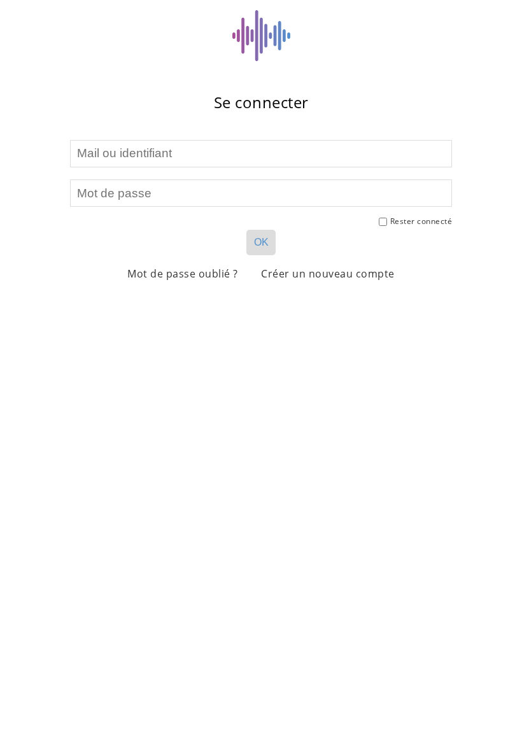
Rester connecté (421, 221)
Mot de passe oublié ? (182, 274)
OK (261, 242)
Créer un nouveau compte (328, 274)
